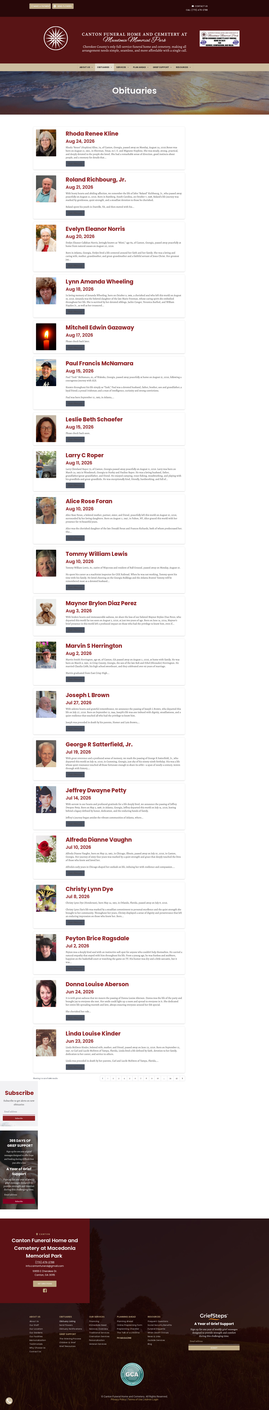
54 (170, 1078)
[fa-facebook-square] (45, 1290)
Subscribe (19, 1118)
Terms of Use (135, 1399)
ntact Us (203, 6)
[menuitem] (86, 67)
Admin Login (151, 1399)
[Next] (182, 1078)
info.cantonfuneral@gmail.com (45, 1266)
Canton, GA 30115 (45, 1275)
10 (158, 1078)
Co (196, 6)
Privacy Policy (118, 1399)
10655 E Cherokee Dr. (45, 1271)
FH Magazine (124, 1337)
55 (177, 1078)
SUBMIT (214, 1348)
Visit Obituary (75, 163)
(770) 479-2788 (199, 10)
